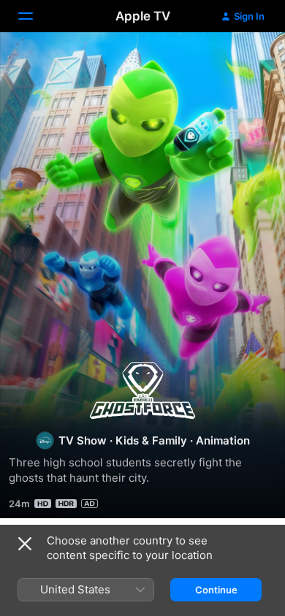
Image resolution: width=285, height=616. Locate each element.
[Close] (24, 543)
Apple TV (142, 16)
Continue (216, 590)
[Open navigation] (34, 16)
